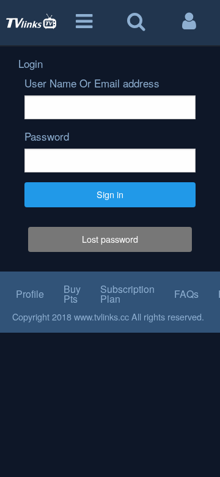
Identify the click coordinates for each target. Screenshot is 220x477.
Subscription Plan (127, 294)
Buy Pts (72, 294)
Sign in (110, 194)
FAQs (186, 294)
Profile (30, 294)
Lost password (110, 238)
